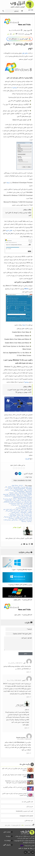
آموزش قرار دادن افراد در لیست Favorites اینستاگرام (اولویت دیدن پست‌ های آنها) (16, 782)
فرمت (29, 511)
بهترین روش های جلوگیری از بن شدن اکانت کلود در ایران (14, 769)
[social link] (32, 853)
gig (25, 490)
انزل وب (22, 4)
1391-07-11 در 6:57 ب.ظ (15, 663)
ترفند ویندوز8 (28, 502)
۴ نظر (14, 34)
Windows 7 (27, 496)
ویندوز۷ (26, 382)
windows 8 (20, 496)
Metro (26, 289)
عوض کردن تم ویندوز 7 (26, 509)
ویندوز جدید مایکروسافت (25, 520)
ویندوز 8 (11, 518)
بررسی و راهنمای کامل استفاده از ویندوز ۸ (20, 584)
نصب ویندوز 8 (28, 514)
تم (23, 502)
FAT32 (10, 488)
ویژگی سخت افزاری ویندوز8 (11, 517)
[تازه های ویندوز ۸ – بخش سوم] (18, 612)
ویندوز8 (24, 521)
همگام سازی (13, 515)
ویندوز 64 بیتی (19, 518)
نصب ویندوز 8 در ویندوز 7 (16, 514)
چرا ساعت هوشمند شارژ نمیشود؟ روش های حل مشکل (15, 775)
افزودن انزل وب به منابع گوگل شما (18, 39)
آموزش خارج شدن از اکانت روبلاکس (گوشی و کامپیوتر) (15, 788)
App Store (15, 485)
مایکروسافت (23, 512)
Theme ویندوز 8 (27, 494)
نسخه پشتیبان (15, 512)
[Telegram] (32, 544)
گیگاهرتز (30, 512)
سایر (8, 34)
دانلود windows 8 (9, 502)
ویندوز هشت (6, 520)
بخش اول (25, 53)
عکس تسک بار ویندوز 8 (25, 506)
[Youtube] (24, 544)
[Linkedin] (27, 544)
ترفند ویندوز (8, 500)
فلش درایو (24, 511)
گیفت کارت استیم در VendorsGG (24, 811)
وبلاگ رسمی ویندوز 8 (26, 517)
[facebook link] (16, 473)
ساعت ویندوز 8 (16, 505)
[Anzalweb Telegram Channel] (22, 10)
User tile (5, 494)
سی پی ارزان (30, 806)
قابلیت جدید (17, 511)
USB (17, 494)
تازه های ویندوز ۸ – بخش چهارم (23, 600)
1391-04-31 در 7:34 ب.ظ (22, 706)
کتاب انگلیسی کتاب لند (27, 802)
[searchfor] (3, 10)
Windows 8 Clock (10, 496)
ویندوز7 (29, 521)
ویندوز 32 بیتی (28, 518)
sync (16, 493)
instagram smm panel (26, 816)
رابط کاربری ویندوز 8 (26, 505)
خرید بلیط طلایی (29, 821)
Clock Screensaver (19, 488)
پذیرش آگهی (6, 845)
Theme (11, 493)
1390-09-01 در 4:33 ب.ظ (24, 739)
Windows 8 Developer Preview (22, 497)
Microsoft (29, 491)
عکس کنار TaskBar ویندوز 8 (24, 508)
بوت (14, 500)
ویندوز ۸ (14, 87)
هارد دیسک (20, 515)
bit (6, 487)
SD (15, 491)
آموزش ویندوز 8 (7, 499)
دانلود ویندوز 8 (28, 503)
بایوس (18, 500)
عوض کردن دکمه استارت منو (11, 509)
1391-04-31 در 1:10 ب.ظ (14, 680)
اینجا (8, 183)
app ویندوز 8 (16, 487)
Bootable (29, 488)
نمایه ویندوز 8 (28, 515)
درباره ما (8, 836)
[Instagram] (29, 544)
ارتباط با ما (7, 840)
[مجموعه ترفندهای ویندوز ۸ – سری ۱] (18, 567)
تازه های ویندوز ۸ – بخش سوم (23, 615)
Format (29, 490)
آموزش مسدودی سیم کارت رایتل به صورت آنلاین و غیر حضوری (14, 794)
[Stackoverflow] (21, 544)
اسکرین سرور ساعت (26, 500)
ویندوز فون (14, 520)
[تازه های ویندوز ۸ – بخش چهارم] (18, 597)
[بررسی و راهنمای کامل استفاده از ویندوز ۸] (18, 582)
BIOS (9, 487)
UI (20, 494)
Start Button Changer (25, 493)
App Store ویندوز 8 (26, 487)
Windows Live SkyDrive (25, 499)
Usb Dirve (12, 494)
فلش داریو (9, 230)
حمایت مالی (7, 832)
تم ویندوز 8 (18, 502)
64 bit (21, 485)
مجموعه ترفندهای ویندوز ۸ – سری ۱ (22, 569)
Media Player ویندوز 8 (16, 490)
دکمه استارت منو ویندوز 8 (16, 503)
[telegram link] (19, 473)
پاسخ (28, 672)
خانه (23, 825)
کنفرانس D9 (9, 511)
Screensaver (20, 491)
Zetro (15, 499)
